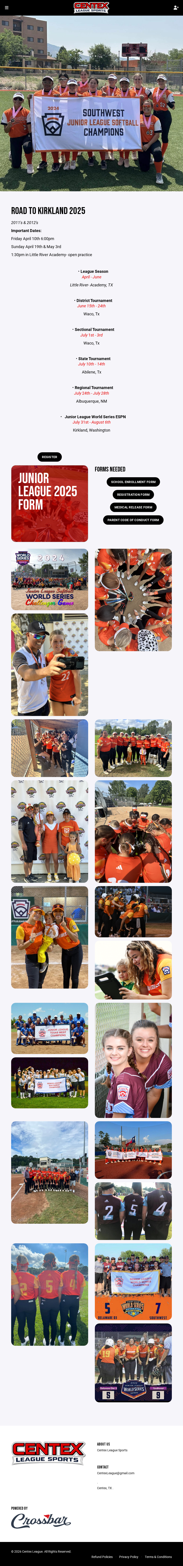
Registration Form (133, 494)
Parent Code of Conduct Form (133, 520)
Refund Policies (102, 1557)
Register (49, 457)
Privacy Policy (128, 1557)
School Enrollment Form (133, 482)
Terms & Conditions (158, 1557)
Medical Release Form (133, 507)
